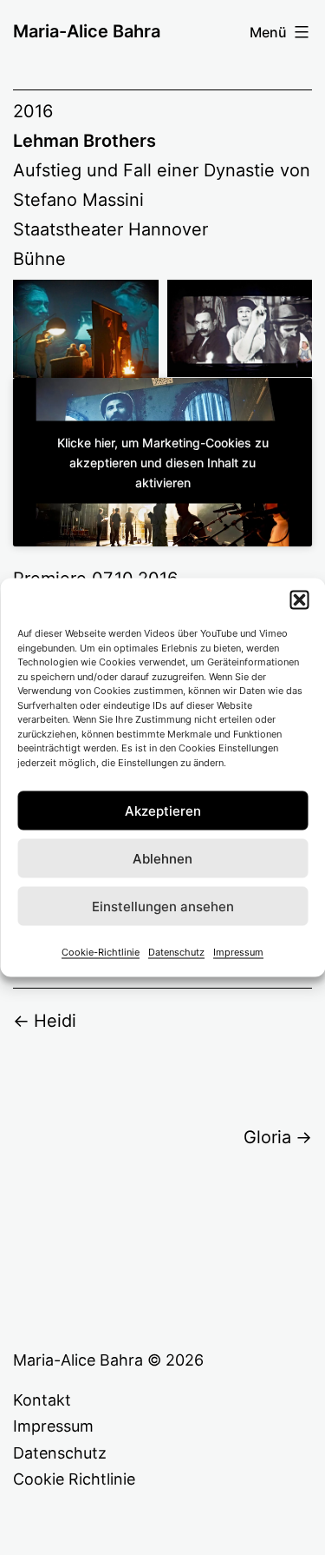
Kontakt (42, 1400)
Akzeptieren (163, 810)
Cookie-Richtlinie (101, 952)
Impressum (238, 952)
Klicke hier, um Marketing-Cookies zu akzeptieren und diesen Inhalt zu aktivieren (163, 462)
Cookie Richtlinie (74, 1479)
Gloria (267, 1137)
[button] (299, 600)
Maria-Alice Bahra (86, 31)
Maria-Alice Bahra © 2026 (108, 1360)
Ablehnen (162, 858)
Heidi (55, 1020)
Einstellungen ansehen (163, 905)
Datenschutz (176, 952)
